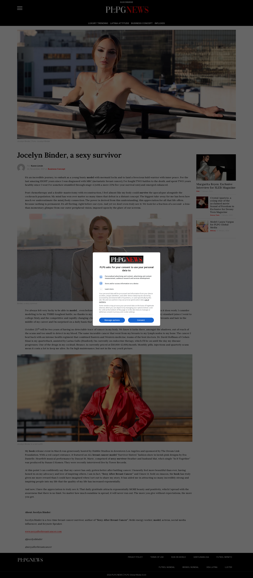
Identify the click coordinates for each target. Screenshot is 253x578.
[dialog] (126, 289)
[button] (126, 289)
